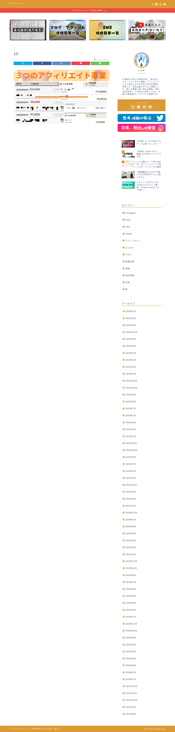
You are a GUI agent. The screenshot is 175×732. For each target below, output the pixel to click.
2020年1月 (131, 554)
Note (128, 220)
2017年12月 (131, 686)
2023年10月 (131, 388)
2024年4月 (131, 360)
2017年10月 (131, 700)
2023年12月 (131, 381)
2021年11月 (131, 485)
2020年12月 (131, 513)
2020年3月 (131, 540)
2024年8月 (131, 346)
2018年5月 (131, 651)
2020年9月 (131, 519)
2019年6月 (131, 589)
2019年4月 (131, 603)
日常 (128, 282)
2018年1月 (131, 679)
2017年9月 (131, 707)
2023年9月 (131, 394)
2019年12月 (131, 561)
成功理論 (130, 275)
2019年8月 (131, 575)
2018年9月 (131, 637)
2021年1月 (131, 506)
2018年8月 (131, 644)
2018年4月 (131, 658)
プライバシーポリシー (20, 729)
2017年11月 (131, 693)
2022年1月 (131, 478)
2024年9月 (131, 339)
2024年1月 (131, 374)
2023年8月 (131, 401)
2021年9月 (131, 492)
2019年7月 (131, 582)
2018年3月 (131, 665)
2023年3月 (131, 422)
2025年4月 (131, 318)
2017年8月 (131, 714)
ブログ (129, 254)
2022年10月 (131, 450)
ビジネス (130, 247)
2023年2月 (131, 429)
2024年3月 (131, 367)
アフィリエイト (133, 241)
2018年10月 (131, 631)
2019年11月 (131, 568)
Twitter (129, 234)
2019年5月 (131, 596)
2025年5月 (131, 311)
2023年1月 (131, 436)
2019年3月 (131, 610)
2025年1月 (131, 325)
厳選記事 (130, 261)
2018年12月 (131, 624)
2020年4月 (131, 533)
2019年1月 (131, 617)
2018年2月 (131, 672)
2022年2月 (131, 471)
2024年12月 (131, 332)
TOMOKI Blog (16, 3)
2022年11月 (131, 443)
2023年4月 (131, 415)
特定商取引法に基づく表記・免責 (44, 729)
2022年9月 (131, 457)
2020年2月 (131, 547)
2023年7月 (131, 408)
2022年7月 (131, 464)
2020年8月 (131, 526)
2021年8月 (131, 499)
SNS (128, 227)
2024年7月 (131, 353)
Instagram (131, 213)
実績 (128, 268)
